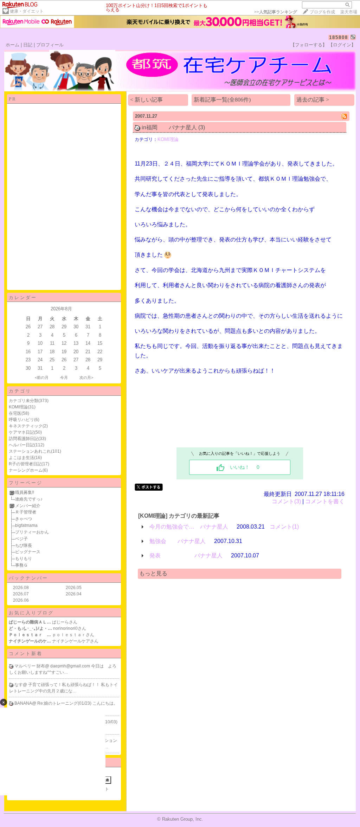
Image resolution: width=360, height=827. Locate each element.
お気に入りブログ (31, 612)
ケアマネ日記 (21, 432)
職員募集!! (24, 492)
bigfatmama (26, 525)
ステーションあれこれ (30, 451)
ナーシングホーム (26, 470)
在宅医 (15, 413)
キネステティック (26, 426)
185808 (338, 37)
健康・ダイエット (27, 11)
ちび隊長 (23, 545)
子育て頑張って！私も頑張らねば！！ (64, 684)
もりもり (23, 558)
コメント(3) (286, 501)
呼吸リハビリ (21, 419)
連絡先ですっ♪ (29, 499)
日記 (27, 44)
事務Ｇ (21, 565)
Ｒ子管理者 (25, 512)
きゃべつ (23, 518)
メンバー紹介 (27, 505)
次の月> (86, 377)
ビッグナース (27, 551)
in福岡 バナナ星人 (169, 127)
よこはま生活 (21, 457)
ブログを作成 (322, 11)
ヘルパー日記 (21, 444)
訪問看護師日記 (23, 438)
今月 (64, 377)
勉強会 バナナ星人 (177, 541)
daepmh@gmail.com (70, 666)
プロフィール (50, 44)
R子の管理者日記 (25, 463)
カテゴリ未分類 (23, 400)
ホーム (12, 44)
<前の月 (42, 377)
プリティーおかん (32, 532)
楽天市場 (348, 11)
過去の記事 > (312, 100)
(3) (201, 127)
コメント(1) (284, 527)
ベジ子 (21, 538)
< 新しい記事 (146, 100)
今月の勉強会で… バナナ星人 (188, 527)
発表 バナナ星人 (186, 555)
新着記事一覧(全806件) (222, 100)
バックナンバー (28, 578)
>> (275, 11)
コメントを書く (325, 501)
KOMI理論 (18, 407)
